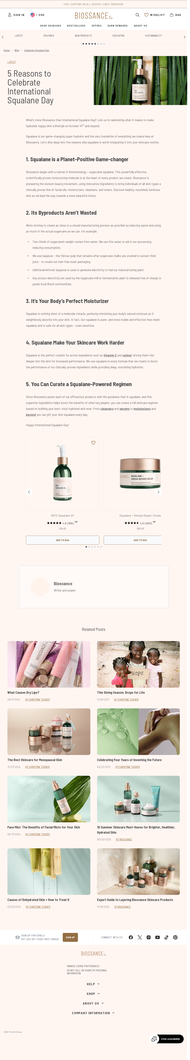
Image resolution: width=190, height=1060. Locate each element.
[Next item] (158, 492)
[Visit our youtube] (157, 937)
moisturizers (142, 409)
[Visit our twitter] (139, 937)
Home (7, 50)
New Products (83, 35)
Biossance (63, 583)
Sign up (70, 937)
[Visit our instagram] (148, 937)
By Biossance (124, 839)
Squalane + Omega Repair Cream (140, 515)
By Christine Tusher (37, 699)
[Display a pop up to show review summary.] (76, 521)
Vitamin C (110, 355)
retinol (127, 355)
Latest (19, 35)
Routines (49, 35)
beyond (31, 414)
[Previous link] (2, 37)
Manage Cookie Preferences (83, 966)
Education (118, 35)
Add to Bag (62, 540)
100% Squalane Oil (62, 515)
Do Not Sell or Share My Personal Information (87, 972)
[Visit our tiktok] (166, 937)
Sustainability (153, 35)
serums (124, 409)
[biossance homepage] (93, 15)
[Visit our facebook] (130, 937)
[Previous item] (29, 492)
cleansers (107, 409)
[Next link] (184, 37)
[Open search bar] (137, 15)
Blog (17, 50)
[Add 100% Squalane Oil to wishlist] (93, 442)
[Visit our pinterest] (175, 937)
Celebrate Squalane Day (36, 50)
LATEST (11, 62)
